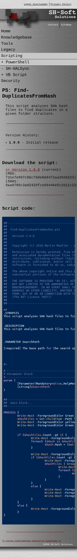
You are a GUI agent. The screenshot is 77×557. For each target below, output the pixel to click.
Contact (53, 25)
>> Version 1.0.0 (23, 170)
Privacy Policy (60, 4)
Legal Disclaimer (36, 4)
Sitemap (66, 25)
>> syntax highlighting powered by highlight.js (31, 541)
